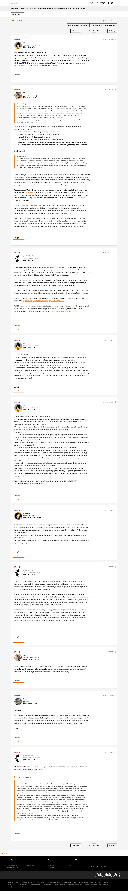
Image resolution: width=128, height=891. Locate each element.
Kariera (70, 867)
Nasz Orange (15, 8)
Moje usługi (24, 8)
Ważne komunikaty (22, 884)
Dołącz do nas (93, 3)
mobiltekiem (30, 192)
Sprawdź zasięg (31, 865)
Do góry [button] (5, 853)
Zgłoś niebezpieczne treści (69, 882)
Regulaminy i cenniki (12, 867)
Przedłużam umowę (12, 865)
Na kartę (33, 8)
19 (105, 31)
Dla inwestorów (52, 865)
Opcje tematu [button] (16, 14)
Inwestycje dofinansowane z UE (15, 887)
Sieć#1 (17, 882)
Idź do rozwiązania (110, 21)
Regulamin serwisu (35, 884)
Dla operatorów (52, 863)
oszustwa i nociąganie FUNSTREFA (30, 52)
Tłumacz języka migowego (86, 882)
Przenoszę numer (11, 863)
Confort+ (97, 882)
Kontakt (70, 865)
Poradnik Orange (107, 882)
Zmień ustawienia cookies (53, 882)
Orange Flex (10, 882)
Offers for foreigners (104, 884)
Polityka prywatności (60, 884)
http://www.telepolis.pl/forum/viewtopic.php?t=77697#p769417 (43, 301)
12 (90, 31)
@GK (16, 126)
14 (98, 31)
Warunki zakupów (47, 884)
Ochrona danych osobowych (75, 884)
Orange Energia (11, 884)
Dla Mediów (51, 867)
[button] (115, 39)
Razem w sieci (40, 882)
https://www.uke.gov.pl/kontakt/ (61, 311)
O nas (69, 863)
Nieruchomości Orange (91, 884)
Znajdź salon (30, 863)
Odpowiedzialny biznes (28, 882)
